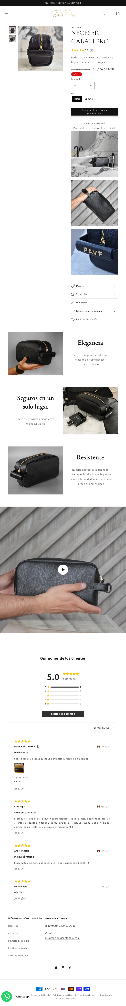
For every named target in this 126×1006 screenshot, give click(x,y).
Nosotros (13, 925)
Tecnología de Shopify (40, 995)
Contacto (13, 933)
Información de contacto (64, 998)
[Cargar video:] (63, 570)
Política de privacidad (62, 995)
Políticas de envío (17, 948)
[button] (6, 13)
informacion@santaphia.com (62, 938)
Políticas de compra (18, 940)
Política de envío (104, 995)
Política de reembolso (84, 995)
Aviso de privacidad (18, 955)
